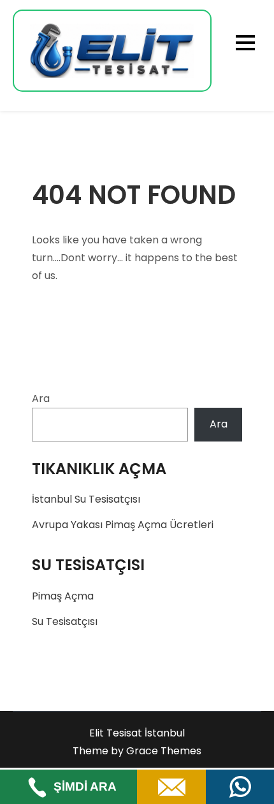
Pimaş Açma (63, 596)
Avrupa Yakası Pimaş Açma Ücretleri (122, 524)
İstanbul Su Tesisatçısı (86, 499)
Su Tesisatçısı (64, 621)
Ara (41, 398)
